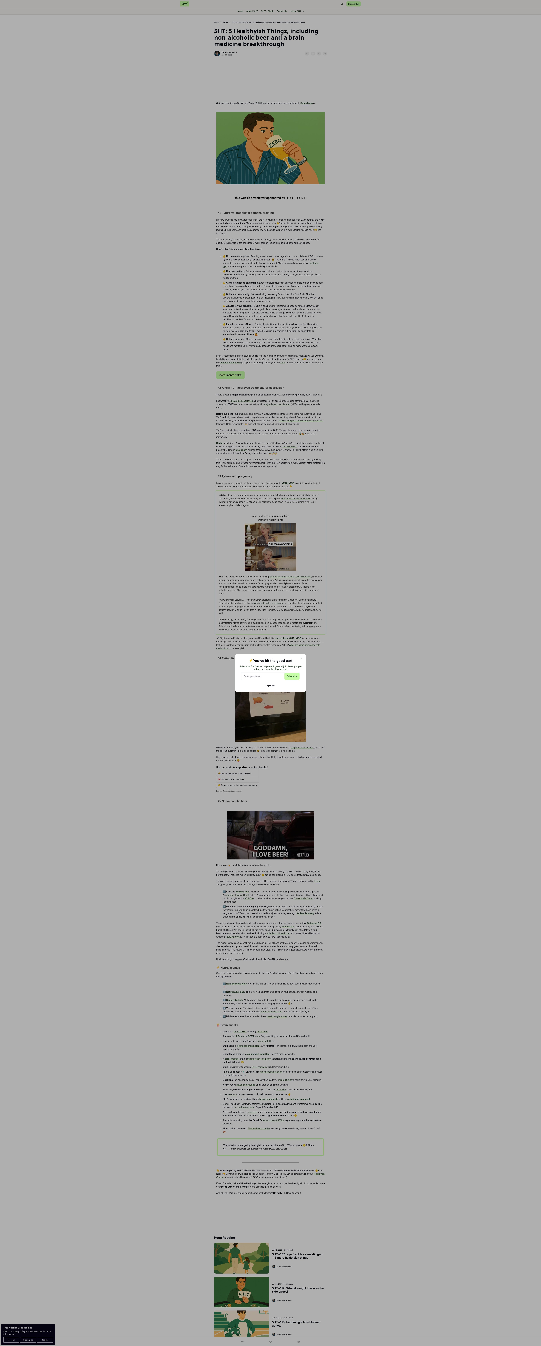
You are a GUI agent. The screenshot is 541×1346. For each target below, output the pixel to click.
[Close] (301, 658)
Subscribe (292, 676)
